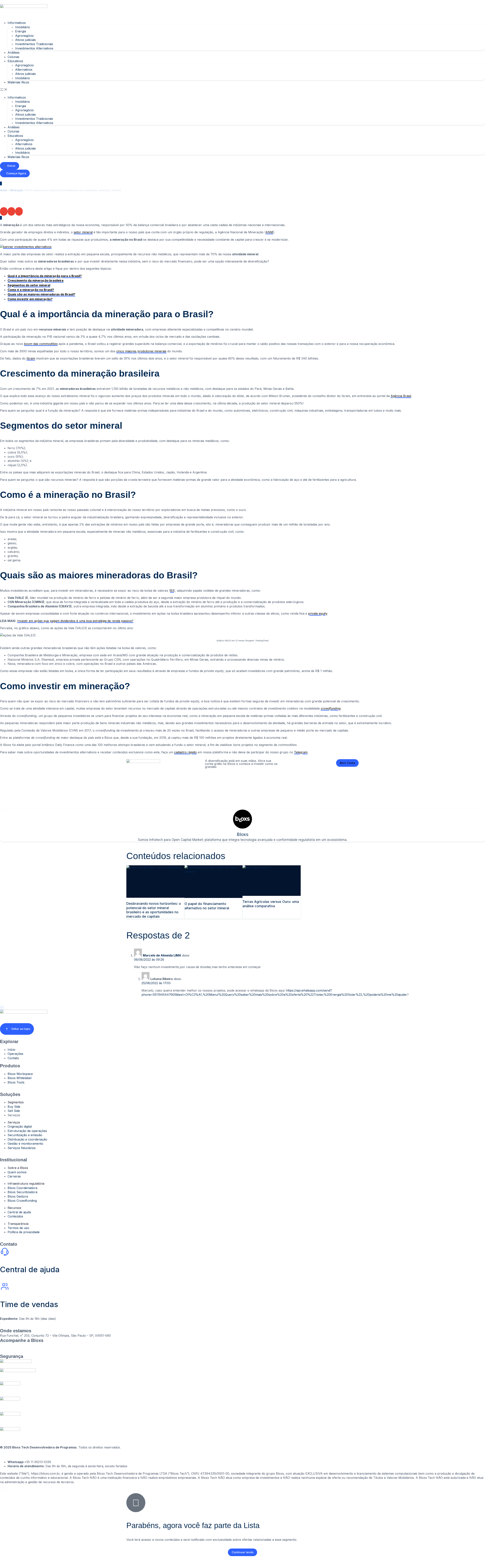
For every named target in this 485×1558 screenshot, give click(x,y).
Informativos (17, 23)
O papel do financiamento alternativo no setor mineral (207, 906)
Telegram (300, 752)
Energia (20, 31)
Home (3, 190)
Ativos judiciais (25, 40)
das (41, 344)
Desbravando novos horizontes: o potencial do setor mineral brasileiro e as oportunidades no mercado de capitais (153, 910)
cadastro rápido (185, 752)
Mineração (16, 190)
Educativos (15, 61)
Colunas (13, 57)
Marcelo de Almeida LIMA (162, 955)
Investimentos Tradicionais (34, 44)
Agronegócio (24, 36)
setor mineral (83, 232)
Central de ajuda (29, 1269)
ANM (269, 232)
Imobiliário (22, 27)
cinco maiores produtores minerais (141, 351)
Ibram (31, 358)
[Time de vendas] (4, 1286)
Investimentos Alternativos (34, 48)
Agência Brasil (401, 396)
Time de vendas (29, 1304)
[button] (242, 90)
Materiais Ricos (18, 82)
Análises (14, 52)
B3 (172, 590)
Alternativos (23, 69)
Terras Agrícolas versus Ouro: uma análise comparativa (270, 904)
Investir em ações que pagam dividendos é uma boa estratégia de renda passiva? (75, 621)
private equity (317, 613)
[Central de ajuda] (4, 1251)
